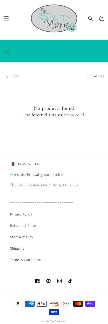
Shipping (17, 248)
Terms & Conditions (26, 259)
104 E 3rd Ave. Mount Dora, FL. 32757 (48, 185)
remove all (75, 115)
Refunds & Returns (25, 225)
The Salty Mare (58, 321)
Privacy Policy (21, 214)
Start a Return (21, 237)
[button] (6, 18)
